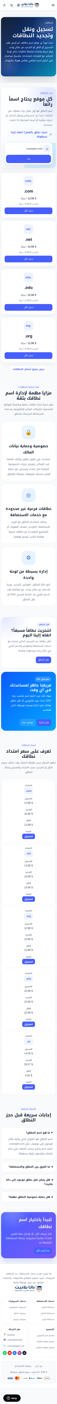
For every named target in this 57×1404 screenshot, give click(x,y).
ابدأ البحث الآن (42, 1251)
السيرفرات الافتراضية (17, 1307)
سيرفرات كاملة (20, 1313)
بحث (28, 159)
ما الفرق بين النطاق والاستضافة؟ (29, 1167)
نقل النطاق (43, 660)
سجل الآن (28, 211)
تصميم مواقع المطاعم (45, 1347)
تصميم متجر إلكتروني (45, 1335)
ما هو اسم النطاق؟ (38, 1133)
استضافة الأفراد (47, 1307)
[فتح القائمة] (53, 5)
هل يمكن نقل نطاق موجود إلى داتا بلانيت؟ (29, 1182)
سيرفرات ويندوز (19, 1319)
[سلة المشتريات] (11, 5)
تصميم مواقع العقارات (45, 1341)
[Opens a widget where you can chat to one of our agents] (12, 1398)
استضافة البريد (48, 1319)
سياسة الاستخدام (23, 1366)
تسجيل (28, 836)
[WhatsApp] (5, 1353)
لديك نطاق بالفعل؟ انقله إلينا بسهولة (29, 134)
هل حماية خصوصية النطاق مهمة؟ (29, 1197)
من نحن (38, 1366)
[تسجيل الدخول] (4, 5)
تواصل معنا (27, 722)
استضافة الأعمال (47, 1313)
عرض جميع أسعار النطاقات (29, 369)
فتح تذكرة (44, 722)
